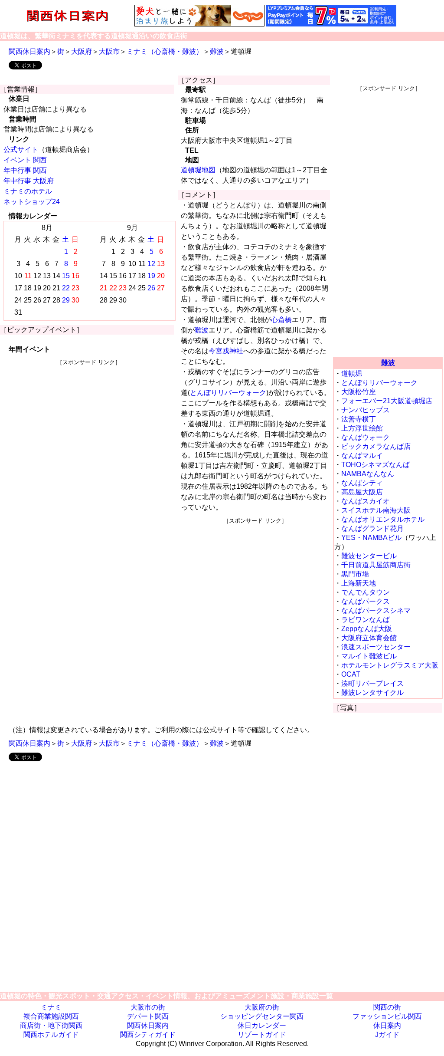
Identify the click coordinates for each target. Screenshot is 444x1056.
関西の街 (387, 1007)
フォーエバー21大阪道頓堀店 (386, 401)
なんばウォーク (365, 437)
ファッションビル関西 (387, 1016)
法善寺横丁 (358, 419)
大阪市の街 (148, 1007)
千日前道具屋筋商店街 (376, 565)
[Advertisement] (89, 427)
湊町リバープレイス (372, 683)
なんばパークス (365, 601)
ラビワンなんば (365, 619)
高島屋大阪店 (362, 492)
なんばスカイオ (365, 501)
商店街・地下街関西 (51, 1025)
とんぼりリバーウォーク (228, 392)
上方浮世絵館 (362, 428)
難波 (217, 51)
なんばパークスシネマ (376, 610)
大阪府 (81, 51)
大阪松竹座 (358, 391)
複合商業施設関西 (51, 1016)
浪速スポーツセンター (376, 647)
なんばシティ (362, 483)
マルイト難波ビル (369, 656)
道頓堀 (351, 373)
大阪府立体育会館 (369, 637)
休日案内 (387, 1025)
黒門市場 (355, 574)
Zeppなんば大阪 (366, 628)
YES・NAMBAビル (371, 537)
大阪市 (109, 51)
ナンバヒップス (365, 410)
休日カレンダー (262, 1025)
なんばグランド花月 (372, 528)
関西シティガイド (148, 1034)
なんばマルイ (362, 455)
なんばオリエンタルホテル (382, 519)
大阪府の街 (262, 1007)
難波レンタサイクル (372, 692)
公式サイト (20, 149)
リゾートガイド (262, 1034)
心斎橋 (281, 319)
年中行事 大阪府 (28, 180)
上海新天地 (358, 583)
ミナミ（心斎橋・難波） (165, 51)
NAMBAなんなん (367, 473)
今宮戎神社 (226, 351)
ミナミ (51, 1007)
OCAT (350, 674)
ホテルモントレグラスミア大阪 (389, 665)
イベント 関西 (25, 160)
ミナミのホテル (27, 191)
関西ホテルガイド (51, 1034)
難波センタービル (369, 555)
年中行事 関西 (25, 170)
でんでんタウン (365, 592)
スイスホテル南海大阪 (376, 510)
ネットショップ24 (31, 201)
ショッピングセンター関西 (262, 1016)
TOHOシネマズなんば (375, 464)
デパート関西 (148, 1016)
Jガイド (387, 1034)
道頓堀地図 (198, 170)
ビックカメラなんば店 (376, 446)
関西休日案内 (29, 51)
